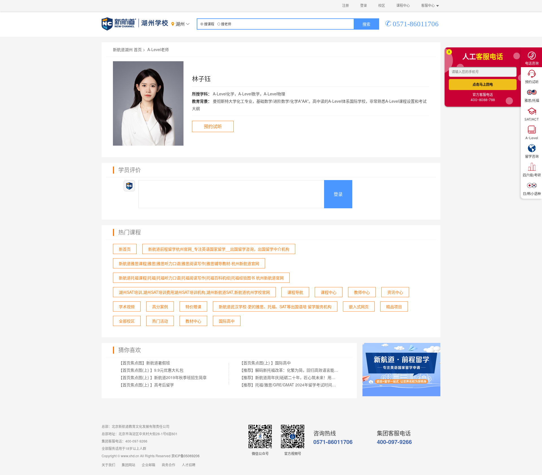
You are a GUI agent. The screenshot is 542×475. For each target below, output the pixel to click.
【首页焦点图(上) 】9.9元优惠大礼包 (151, 370)
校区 (381, 6)
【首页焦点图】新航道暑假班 (144, 362)
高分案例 (160, 306)
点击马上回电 (483, 84)
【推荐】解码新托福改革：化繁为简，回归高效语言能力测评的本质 (289, 370)
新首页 (125, 249)
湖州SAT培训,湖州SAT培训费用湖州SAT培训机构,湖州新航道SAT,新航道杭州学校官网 (194, 292)
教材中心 (193, 321)
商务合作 (168, 465)
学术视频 (127, 306)
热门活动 (160, 321)
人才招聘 (188, 465)
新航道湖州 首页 (127, 49)
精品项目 (394, 306)
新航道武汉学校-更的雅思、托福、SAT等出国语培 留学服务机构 (275, 306)
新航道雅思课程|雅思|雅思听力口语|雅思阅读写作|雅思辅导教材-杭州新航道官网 (189, 263)
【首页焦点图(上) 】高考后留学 (146, 385)
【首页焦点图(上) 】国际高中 (265, 362)
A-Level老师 (158, 49)
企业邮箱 (148, 465)
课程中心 (403, 6)
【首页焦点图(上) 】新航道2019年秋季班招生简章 (163, 377)
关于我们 (108, 465)
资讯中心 (395, 292)
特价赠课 (193, 306)
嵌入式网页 (359, 306)
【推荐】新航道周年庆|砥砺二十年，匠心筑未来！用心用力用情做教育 (289, 377)
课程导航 (295, 292)
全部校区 (127, 321)
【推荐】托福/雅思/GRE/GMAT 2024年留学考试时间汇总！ (289, 385)
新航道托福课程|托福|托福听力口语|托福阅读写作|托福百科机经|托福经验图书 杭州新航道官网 (201, 278)
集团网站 (128, 465)
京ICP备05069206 (185, 455)
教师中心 (362, 292)
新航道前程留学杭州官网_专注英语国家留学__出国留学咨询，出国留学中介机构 (218, 249)
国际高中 (227, 321)
